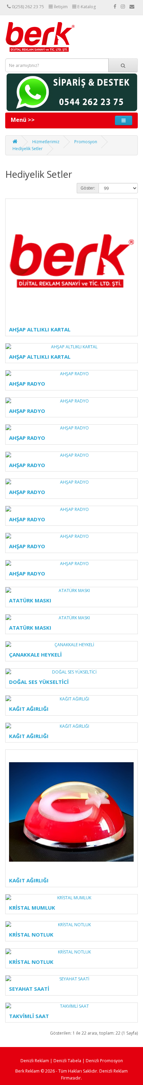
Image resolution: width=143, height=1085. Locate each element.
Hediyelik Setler (27, 149)
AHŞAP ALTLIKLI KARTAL (39, 329)
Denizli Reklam (34, 1061)
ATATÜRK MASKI (30, 600)
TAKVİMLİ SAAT (29, 1016)
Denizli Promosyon (104, 1061)
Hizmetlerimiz (45, 142)
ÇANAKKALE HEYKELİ (35, 654)
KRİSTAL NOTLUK (31, 934)
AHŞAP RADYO (27, 383)
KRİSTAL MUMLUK (32, 907)
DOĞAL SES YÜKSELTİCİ (39, 681)
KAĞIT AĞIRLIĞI (29, 708)
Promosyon (85, 142)
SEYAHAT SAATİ (29, 988)
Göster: (88, 188)
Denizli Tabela (67, 1061)
